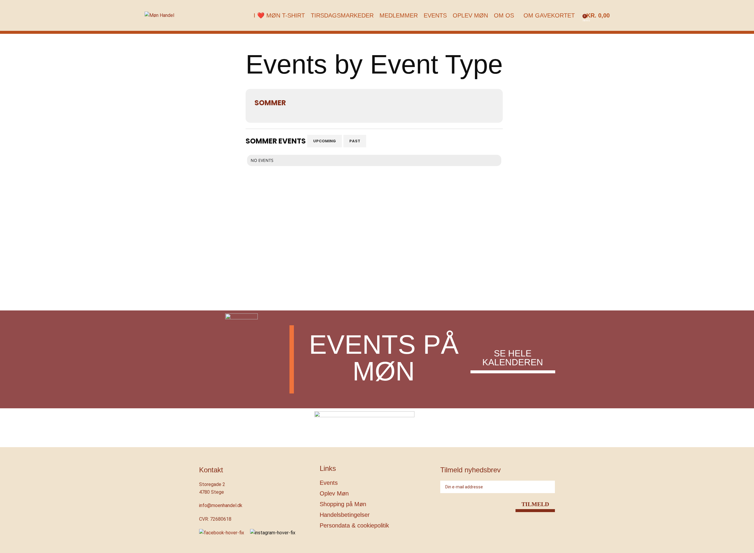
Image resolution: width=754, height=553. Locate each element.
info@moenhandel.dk (220, 505)
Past (354, 141)
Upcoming (324, 141)
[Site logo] (159, 15)
